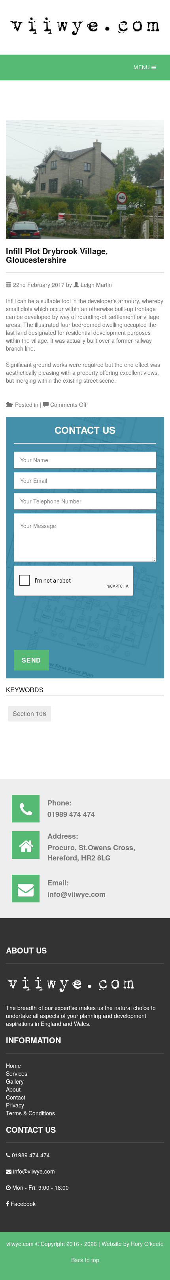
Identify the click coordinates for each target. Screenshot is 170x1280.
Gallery (15, 1081)
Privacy (15, 1105)
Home (13, 1065)
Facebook (22, 1204)
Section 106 (29, 713)
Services (16, 1073)
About (13, 1089)
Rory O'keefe (147, 1244)
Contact (15, 1097)
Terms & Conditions (30, 1113)
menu (142, 67)
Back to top (85, 1260)
